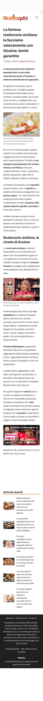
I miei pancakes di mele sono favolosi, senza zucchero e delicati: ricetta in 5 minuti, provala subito (25, 577)
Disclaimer (33, 618)
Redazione (10, 618)
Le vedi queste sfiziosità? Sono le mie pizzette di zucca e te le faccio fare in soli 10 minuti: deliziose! (26, 525)
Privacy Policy (21, 618)
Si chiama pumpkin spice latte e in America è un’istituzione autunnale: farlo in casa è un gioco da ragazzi (24, 598)
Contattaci (21, 652)
